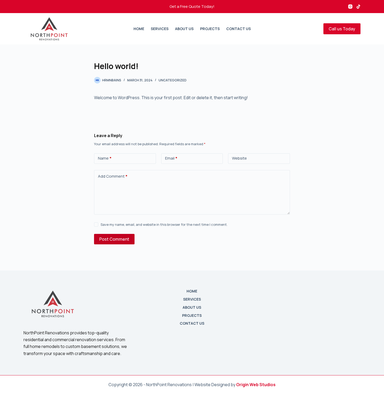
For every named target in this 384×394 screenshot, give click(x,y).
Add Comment (112, 176)
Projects (210, 28)
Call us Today (342, 29)
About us (184, 28)
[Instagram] (350, 6)
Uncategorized (173, 80)
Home (138, 28)
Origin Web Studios (256, 384)
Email (171, 158)
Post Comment (114, 239)
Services (159, 28)
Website (239, 158)
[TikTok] (358, 6)
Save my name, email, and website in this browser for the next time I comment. (164, 224)
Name (105, 158)
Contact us (238, 28)
